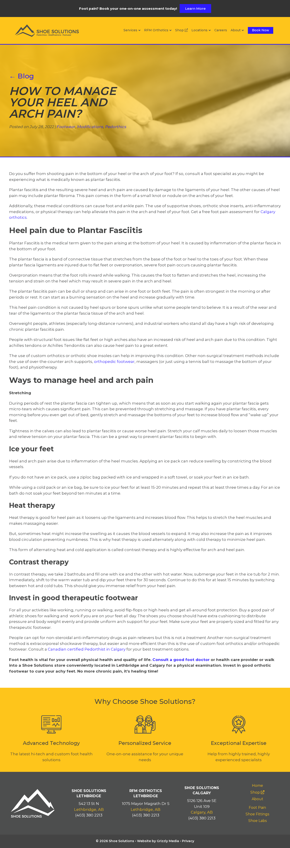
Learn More (195, 8)
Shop (180, 30)
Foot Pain (257, 807)
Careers (220, 30)
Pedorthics (115, 126)
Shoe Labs (257, 821)
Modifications (90, 126)
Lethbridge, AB (89, 809)
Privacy (188, 841)
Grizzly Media (168, 841)
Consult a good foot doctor (181, 659)
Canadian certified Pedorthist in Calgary (87, 649)
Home (257, 785)
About (236, 30)
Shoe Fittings (257, 814)
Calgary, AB (202, 812)
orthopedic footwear (114, 361)
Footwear (65, 126)
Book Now (260, 30)
